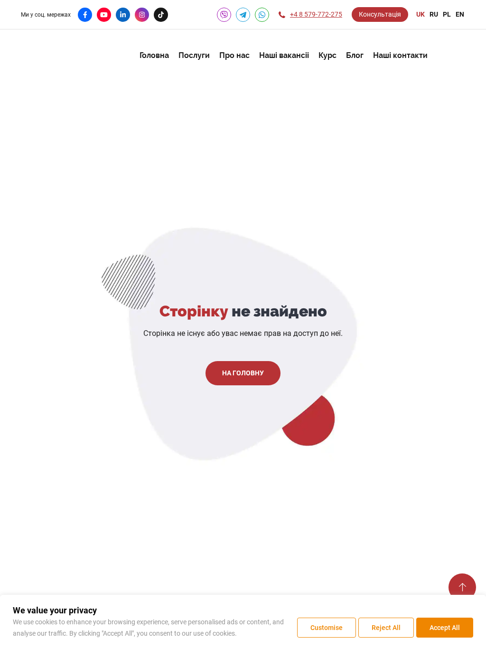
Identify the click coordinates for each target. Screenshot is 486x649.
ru (434, 14)
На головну (243, 373)
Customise (326, 627)
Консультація (380, 14)
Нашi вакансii (284, 55)
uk (420, 14)
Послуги (194, 55)
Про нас (234, 55)
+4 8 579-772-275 (316, 14)
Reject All (386, 627)
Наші (400, 55)
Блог (355, 55)
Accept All (445, 627)
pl (447, 14)
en (460, 14)
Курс (327, 55)
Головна (154, 55)
